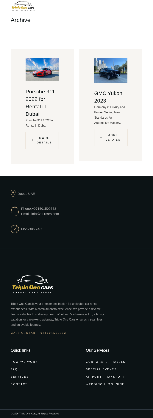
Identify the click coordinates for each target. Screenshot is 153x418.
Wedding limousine (105, 384)
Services (20, 376)
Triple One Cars (27, 413)
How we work (24, 361)
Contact (19, 384)
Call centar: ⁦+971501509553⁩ (38, 332)
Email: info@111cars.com (40, 214)
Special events (101, 369)
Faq (14, 369)
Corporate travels (106, 361)
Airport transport (105, 376)
